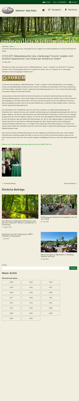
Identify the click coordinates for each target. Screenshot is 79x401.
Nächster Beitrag (70, 183)
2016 (31, 298)
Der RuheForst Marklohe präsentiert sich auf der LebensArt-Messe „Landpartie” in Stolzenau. (19, 222)
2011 (11, 308)
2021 (50, 287)
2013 (31, 303)
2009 (50, 308)
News (12, 46)
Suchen (4, 265)
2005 (11, 318)
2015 (50, 298)
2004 (31, 318)
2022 (31, 287)
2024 (50, 282)
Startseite (5, 46)
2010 (31, 308)
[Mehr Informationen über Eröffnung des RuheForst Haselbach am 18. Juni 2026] (59, 204)
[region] (39, 30)
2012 (50, 303)
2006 (50, 313)
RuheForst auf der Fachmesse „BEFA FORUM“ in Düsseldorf (17, 235)
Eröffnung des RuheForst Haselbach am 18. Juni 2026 (59, 218)
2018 (50, 292)
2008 (11, 313)
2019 (31, 292)
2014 (11, 303)
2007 (31, 313)
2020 (11, 292)
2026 (11, 282)
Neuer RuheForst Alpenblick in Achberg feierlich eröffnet (57, 255)
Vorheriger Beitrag (9, 183)
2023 (11, 287)
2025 (31, 282)
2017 (11, 298)
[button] (3, 29)
